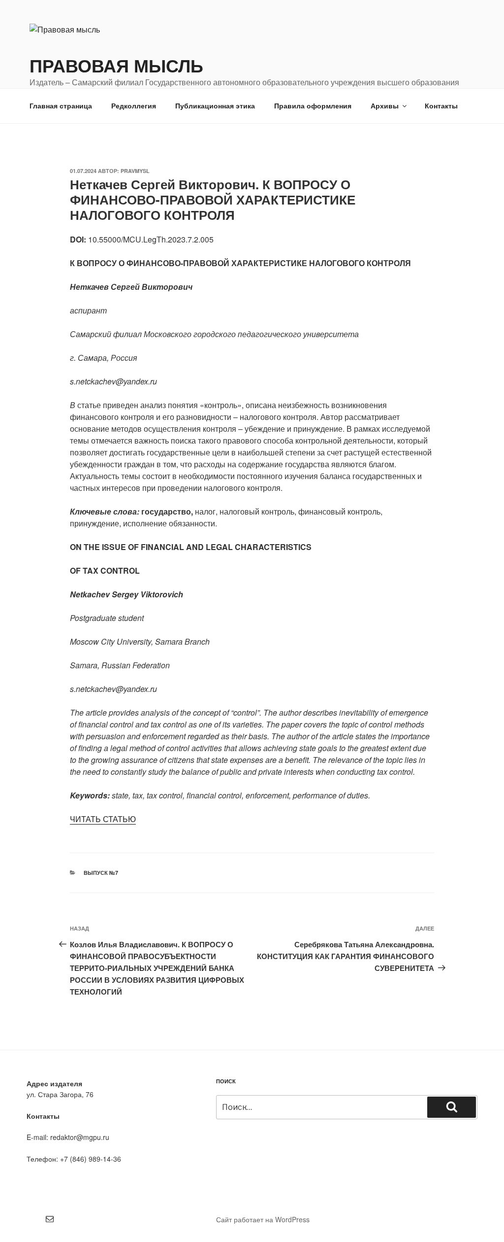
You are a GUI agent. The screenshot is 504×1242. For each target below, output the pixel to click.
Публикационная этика (215, 105)
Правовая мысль (116, 65)
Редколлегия (133, 105)
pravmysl (135, 170)
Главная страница (61, 105)
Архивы (385, 105)
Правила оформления (312, 105)
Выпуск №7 (101, 872)
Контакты (441, 105)
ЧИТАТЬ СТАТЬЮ (103, 819)
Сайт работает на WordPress (263, 1219)
